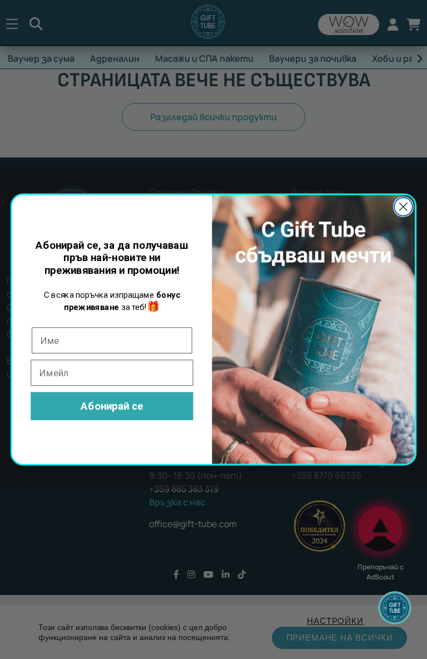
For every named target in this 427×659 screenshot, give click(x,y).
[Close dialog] (403, 207)
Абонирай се (112, 406)
